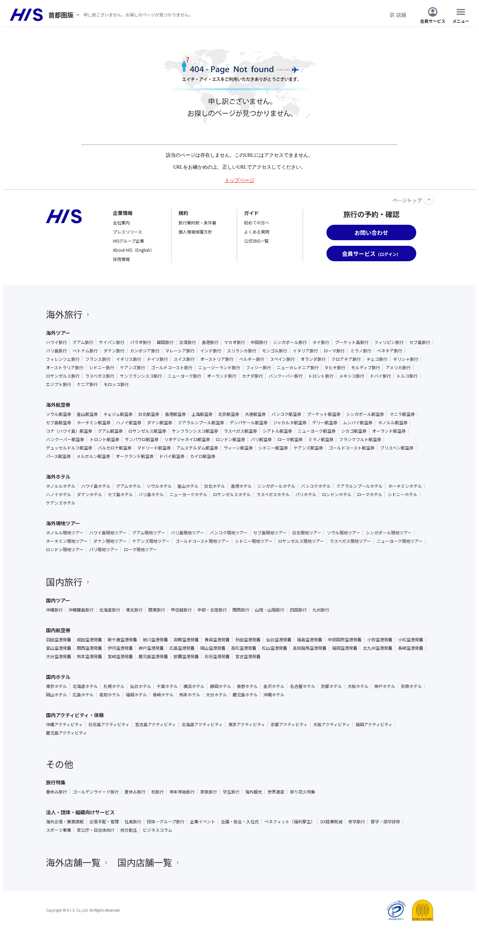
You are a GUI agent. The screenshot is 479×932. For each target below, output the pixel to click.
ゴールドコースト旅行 (172, 367)
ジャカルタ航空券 (289, 422)
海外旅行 (64, 314)
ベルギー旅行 (251, 359)
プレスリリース (127, 232)
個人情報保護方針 (195, 232)
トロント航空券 (104, 439)
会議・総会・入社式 (240, 821)
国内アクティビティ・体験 (75, 714)
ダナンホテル (89, 494)
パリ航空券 (261, 439)
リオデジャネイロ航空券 (187, 439)
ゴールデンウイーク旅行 (96, 792)
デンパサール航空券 (249, 422)
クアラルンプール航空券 (201, 422)
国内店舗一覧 (144, 862)
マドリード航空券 (154, 448)
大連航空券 (255, 414)
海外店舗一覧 (73, 862)
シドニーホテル (402, 494)
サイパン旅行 (111, 342)
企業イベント (202, 821)
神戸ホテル (384, 686)
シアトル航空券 (277, 431)
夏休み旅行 (135, 792)
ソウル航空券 (58, 414)
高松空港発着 (243, 648)
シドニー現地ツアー (253, 541)
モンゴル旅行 (274, 350)
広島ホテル (83, 694)
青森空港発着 (217, 639)
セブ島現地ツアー (269, 532)
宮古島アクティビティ (155, 724)
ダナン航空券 (159, 422)
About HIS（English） (133, 250)
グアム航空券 (110, 431)
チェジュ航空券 (118, 414)
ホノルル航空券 (392, 422)
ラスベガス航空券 (240, 431)
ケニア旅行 (87, 384)
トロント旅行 (320, 376)
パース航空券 (58, 456)
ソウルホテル (159, 486)
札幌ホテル (113, 686)
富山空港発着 (58, 648)
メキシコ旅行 (351, 376)
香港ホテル (241, 486)
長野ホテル (247, 686)
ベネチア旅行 (389, 350)
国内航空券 (58, 630)
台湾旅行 (187, 342)
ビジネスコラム (157, 830)
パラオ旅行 (140, 342)
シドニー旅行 (101, 367)
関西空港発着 (89, 648)
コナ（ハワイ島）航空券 (69, 431)
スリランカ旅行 (241, 350)
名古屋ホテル (302, 686)
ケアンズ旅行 (132, 367)
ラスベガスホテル (273, 494)
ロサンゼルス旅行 (63, 376)
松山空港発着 (274, 648)
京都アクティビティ (289, 724)
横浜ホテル (193, 686)
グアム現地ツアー (148, 532)
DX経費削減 (332, 821)
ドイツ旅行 (157, 359)
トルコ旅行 (407, 376)
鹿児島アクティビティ (66, 733)
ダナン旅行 (113, 350)
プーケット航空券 (323, 414)
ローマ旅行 (334, 350)
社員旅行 (132, 821)
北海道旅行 (109, 610)
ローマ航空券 (290, 439)
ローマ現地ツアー (140, 549)
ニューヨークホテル (188, 494)
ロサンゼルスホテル (232, 494)
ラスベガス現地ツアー (350, 541)
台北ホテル (214, 486)
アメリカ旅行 (398, 367)
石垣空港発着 (217, 656)
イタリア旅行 (305, 350)
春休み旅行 (56, 792)
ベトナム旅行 (85, 350)
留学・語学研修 (385, 821)
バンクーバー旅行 (286, 376)
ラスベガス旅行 (99, 376)
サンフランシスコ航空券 (195, 431)
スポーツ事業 (58, 830)
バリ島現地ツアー (187, 532)
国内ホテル (58, 676)
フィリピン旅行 (389, 342)
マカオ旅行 (234, 342)
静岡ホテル (220, 686)
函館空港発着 (186, 639)
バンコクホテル (316, 486)
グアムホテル (128, 486)
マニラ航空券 (402, 414)
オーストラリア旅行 (64, 367)
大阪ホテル (358, 686)
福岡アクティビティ (374, 724)
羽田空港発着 (58, 639)
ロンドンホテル (336, 494)
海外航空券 (58, 404)
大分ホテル (216, 694)
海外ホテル (58, 476)
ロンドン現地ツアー (64, 549)
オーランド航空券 (389, 431)
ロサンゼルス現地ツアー (301, 541)
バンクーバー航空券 (65, 439)
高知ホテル (109, 694)
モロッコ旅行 (116, 384)
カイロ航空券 (202, 456)
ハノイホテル (58, 494)
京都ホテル (331, 686)
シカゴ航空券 (353, 431)
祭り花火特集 (302, 792)
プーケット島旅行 (352, 342)
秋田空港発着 (248, 639)
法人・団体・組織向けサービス (80, 812)
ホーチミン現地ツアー (67, 541)
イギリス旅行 (128, 359)
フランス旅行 (97, 359)
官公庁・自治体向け (96, 830)
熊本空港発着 (89, 656)
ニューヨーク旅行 (184, 376)
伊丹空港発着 (120, 648)
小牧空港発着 (379, 639)
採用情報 (121, 259)
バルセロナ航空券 (114, 448)
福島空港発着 (309, 639)
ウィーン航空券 (238, 448)
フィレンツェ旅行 (63, 359)
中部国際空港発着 (345, 639)
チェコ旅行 (376, 359)
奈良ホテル (411, 686)
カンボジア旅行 (145, 350)
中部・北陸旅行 (212, 610)
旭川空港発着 (155, 639)
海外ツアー (58, 332)
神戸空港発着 (151, 648)
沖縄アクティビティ (64, 724)
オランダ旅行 (313, 359)
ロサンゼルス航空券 (147, 431)
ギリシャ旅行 (405, 359)
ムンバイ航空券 (357, 422)
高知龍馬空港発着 (309, 648)
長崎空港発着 (410, 648)
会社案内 (121, 222)
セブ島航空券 (58, 422)
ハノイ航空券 (128, 422)
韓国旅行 (165, 342)
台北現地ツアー (306, 532)
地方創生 (128, 830)
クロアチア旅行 (346, 359)
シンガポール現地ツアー (389, 532)
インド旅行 (210, 350)
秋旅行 (157, 792)
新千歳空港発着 (122, 639)
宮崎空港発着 (120, 656)
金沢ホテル (273, 686)
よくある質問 (256, 232)
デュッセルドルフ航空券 (69, 448)
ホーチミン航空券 (93, 422)
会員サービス (432, 20)
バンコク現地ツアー (229, 532)
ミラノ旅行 (360, 350)
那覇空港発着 (186, 656)
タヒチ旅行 (334, 367)
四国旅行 (298, 610)
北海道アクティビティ (202, 724)
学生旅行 (231, 792)
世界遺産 (276, 792)
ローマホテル (369, 494)
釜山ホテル (187, 486)
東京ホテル (56, 686)
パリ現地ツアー (103, 549)
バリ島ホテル (151, 494)
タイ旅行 (320, 342)
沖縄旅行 (54, 610)
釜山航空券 (87, 414)
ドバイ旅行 (380, 376)
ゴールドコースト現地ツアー (202, 541)
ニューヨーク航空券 (317, 431)
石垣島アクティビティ (108, 724)
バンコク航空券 (286, 414)
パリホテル (305, 494)
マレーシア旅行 (180, 350)
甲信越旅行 (181, 610)
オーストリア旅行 (217, 359)
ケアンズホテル (60, 503)
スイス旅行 (184, 359)
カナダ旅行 (252, 376)
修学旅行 (356, 821)
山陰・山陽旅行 (269, 610)
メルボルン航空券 (93, 456)
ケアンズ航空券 (308, 448)
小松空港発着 (410, 639)
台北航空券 (148, 414)
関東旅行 (156, 610)
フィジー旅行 (258, 367)
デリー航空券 (324, 422)
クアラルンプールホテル (359, 486)
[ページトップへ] (429, 199)
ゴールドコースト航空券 (352, 448)
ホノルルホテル (60, 486)
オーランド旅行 (221, 376)
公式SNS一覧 (256, 241)
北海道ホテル (85, 686)
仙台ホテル (140, 686)
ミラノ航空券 (320, 439)
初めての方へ (256, 222)
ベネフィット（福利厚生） (289, 821)
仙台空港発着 (278, 639)
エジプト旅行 (58, 384)
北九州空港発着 (377, 648)
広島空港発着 (182, 648)
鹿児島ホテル (245, 694)
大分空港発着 (58, 656)
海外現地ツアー (63, 523)
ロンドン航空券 (230, 439)
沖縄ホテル (273, 694)
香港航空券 (175, 414)
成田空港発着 (89, 639)
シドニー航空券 (273, 448)
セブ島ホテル (120, 494)
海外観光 (253, 792)
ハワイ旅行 (56, 342)
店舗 (401, 15)
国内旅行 (64, 581)
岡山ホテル (56, 694)
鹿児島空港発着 (153, 656)
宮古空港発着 (248, 656)
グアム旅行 (83, 342)
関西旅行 (240, 610)
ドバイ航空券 (171, 456)
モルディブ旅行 (365, 367)
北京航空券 (228, 414)
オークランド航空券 (135, 456)
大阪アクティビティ (331, 724)
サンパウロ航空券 (141, 439)
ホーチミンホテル (405, 486)
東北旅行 (134, 610)
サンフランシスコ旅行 (141, 376)
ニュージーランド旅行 (219, 367)
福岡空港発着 (344, 648)
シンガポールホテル (276, 486)
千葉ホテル (167, 686)
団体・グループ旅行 (165, 821)
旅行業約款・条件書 (197, 222)
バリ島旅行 (56, 350)
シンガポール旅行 (290, 342)
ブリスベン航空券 (396, 448)
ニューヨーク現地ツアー (400, 541)
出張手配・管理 (104, 821)
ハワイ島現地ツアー (108, 532)
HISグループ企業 (128, 241)
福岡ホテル (136, 694)
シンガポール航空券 (365, 414)
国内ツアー (58, 600)
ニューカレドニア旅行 (298, 367)
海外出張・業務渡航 (65, 821)
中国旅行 (259, 342)
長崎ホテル (163, 694)
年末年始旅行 (182, 792)
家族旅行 (208, 792)
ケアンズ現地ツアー (151, 541)
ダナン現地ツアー (110, 541)
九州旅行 (320, 610)
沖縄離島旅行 (81, 610)
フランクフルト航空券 (360, 439)
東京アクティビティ (246, 724)
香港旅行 (210, 342)
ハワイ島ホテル (95, 486)
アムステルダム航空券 (197, 448)
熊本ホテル (189, 694)
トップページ (239, 180)
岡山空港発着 (212, 648)
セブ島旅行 (419, 342)
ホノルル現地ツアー (64, 532)
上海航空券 (201, 414)
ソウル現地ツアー (343, 532)
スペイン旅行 (282, 359)
